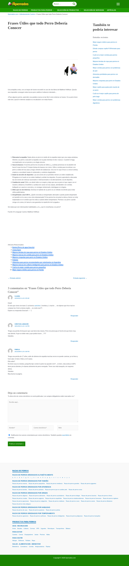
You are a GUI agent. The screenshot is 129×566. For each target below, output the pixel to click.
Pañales (27, 540)
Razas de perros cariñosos (38, 516)
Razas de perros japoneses (20, 501)
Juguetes (43, 528)
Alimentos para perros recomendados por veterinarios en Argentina (36, 262)
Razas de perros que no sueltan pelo (56, 489)
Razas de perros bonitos (19, 489)
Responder (74, 316)
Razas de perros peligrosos (74, 516)
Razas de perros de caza (19, 510)
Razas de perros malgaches (38, 501)
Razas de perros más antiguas (21, 504)
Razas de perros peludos (36, 489)
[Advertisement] (43, 46)
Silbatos (68, 528)
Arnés (14, 528)
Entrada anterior (14, 278)
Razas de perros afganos (19, 495)
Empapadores (29, 534)
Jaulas (36, 534)
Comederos (23, 546)
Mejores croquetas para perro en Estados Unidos (30, 257)
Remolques (51, 528)
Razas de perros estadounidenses (73, 498)
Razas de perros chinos (105, 495)
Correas (32, 528)
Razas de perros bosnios (88, 495)
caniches (37, 305)
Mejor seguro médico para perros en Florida (28, 270)
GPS (37, 528)
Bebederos (15, 546)
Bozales (19, 528)
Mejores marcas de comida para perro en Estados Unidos (32, 255)
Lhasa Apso (16, 250)
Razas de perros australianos (55, 495)
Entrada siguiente (80, 278)
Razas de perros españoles (53, 498)
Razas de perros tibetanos (104, 501)
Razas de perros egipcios (36, 498)
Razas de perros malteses (56, 501)
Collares (26, 528)
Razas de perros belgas (73, 495)
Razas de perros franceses (93, 498)
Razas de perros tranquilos (92, 516)
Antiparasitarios (39, 546)
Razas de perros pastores (36, 510)
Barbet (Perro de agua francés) (23, 247)
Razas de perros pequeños (37, 483)
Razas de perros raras (75, 489)
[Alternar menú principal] (118, 4)
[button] (53, 10)
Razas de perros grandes (71, 483)
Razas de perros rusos (72, 501)
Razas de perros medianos (54, 483)
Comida (31, 546)
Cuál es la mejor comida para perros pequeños (29, 267)
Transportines (60, 528)
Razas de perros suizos (88, 501)
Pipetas (48, 546)
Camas (21, 534)
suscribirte (65, 435)
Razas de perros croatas (19, 498)
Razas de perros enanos (19, 483)
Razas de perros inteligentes (56, 516)
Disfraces (21, 540)
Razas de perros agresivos (20, 516)
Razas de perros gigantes (88, 483)
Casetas (14, 534)
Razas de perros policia (53, 510)
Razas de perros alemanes (37, 495)
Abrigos (14, 540)
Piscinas (42, 534)
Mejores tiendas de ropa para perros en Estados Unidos (32, 252)
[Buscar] (74, 4)
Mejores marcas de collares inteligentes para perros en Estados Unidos (37, 265)
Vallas (48, 534)
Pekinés (15, 260)
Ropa (33, 540)
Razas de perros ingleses (110, 498)
